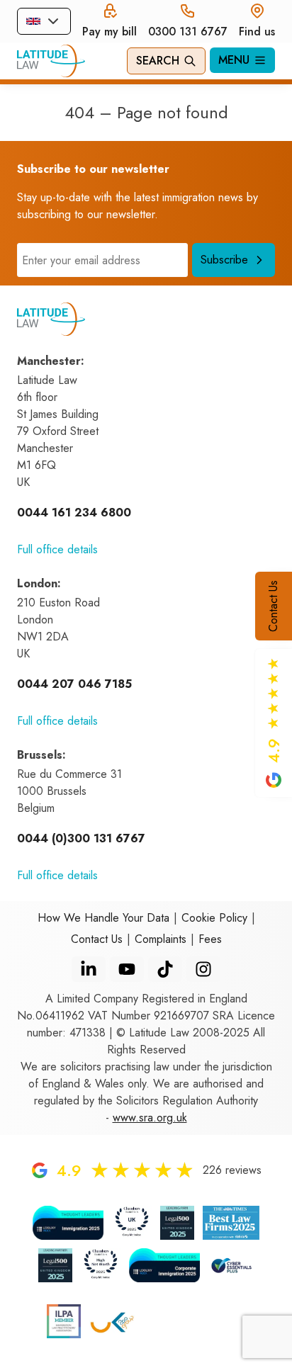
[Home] (51, 61)
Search (157, 60)
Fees (210, 939)
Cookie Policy (214, 918)
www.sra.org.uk (150, 1117)
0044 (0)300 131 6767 (81, 838)
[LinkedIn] (89, 969)
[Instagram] (203, 969)
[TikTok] (165, 969)
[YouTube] (127, 969)
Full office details (57, 549)
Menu (233, 60)
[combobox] (44, 21)
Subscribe (224, 259)
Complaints (160, 939)
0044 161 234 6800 (74, 512)
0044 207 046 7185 (74, 684)
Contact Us (273, 606)
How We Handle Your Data (103, 918)
